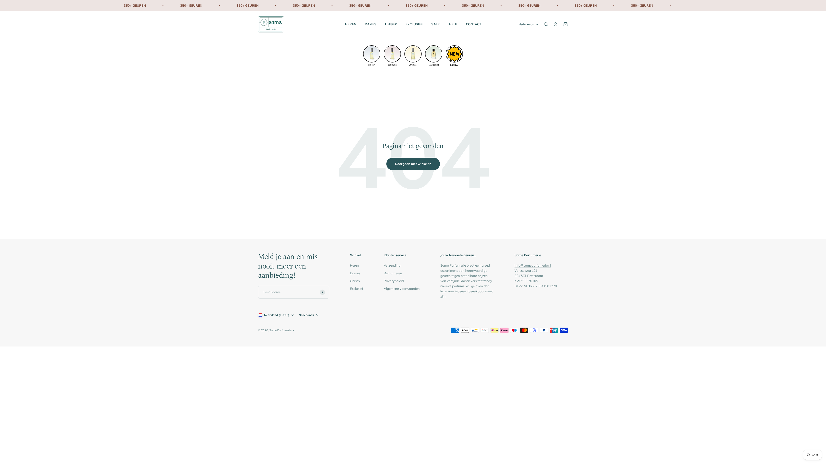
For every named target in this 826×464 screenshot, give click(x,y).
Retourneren (393, 273)
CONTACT (473, 24)
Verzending (392, 265)
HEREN (350, 24)
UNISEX (391, 24)
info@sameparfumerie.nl (533, 265)
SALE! (435, 24)
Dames (355, 273)
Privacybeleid (394, 281)
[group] (371, 55)
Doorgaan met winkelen (413, 164)
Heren (354, 265)
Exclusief (356, 289)
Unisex (355, 281)
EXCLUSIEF (414, 24)
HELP (453, 24)
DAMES (370, 24)
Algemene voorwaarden (402, 289)
